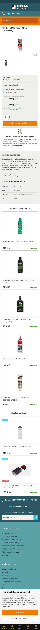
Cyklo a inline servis (10, 579)
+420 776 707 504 (18, 500)
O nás (4, 588)
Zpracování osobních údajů (13, 546)
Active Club (6, 572)
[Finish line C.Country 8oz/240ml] (20, 226)
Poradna (5, 585)
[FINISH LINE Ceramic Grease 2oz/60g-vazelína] (20, 382)
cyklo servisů (22, 144)
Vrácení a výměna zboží (11, 539)
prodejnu (18, 146)
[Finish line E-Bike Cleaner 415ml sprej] (20, 265)
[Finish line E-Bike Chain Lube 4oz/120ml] (20, 304)
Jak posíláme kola (9, 536)
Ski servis (5, 575)
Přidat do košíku (20, 123)
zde (9, 607)
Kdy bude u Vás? (11, 93)
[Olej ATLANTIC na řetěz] (20, 343)
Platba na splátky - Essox (12, 549)
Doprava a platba (9, 533)
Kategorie (9, 21)
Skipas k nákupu (9, 569)
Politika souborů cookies (12, 552)
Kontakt (5, 555)
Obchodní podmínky (10, 543)
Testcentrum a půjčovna (12, 582)
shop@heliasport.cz (22, 506)
